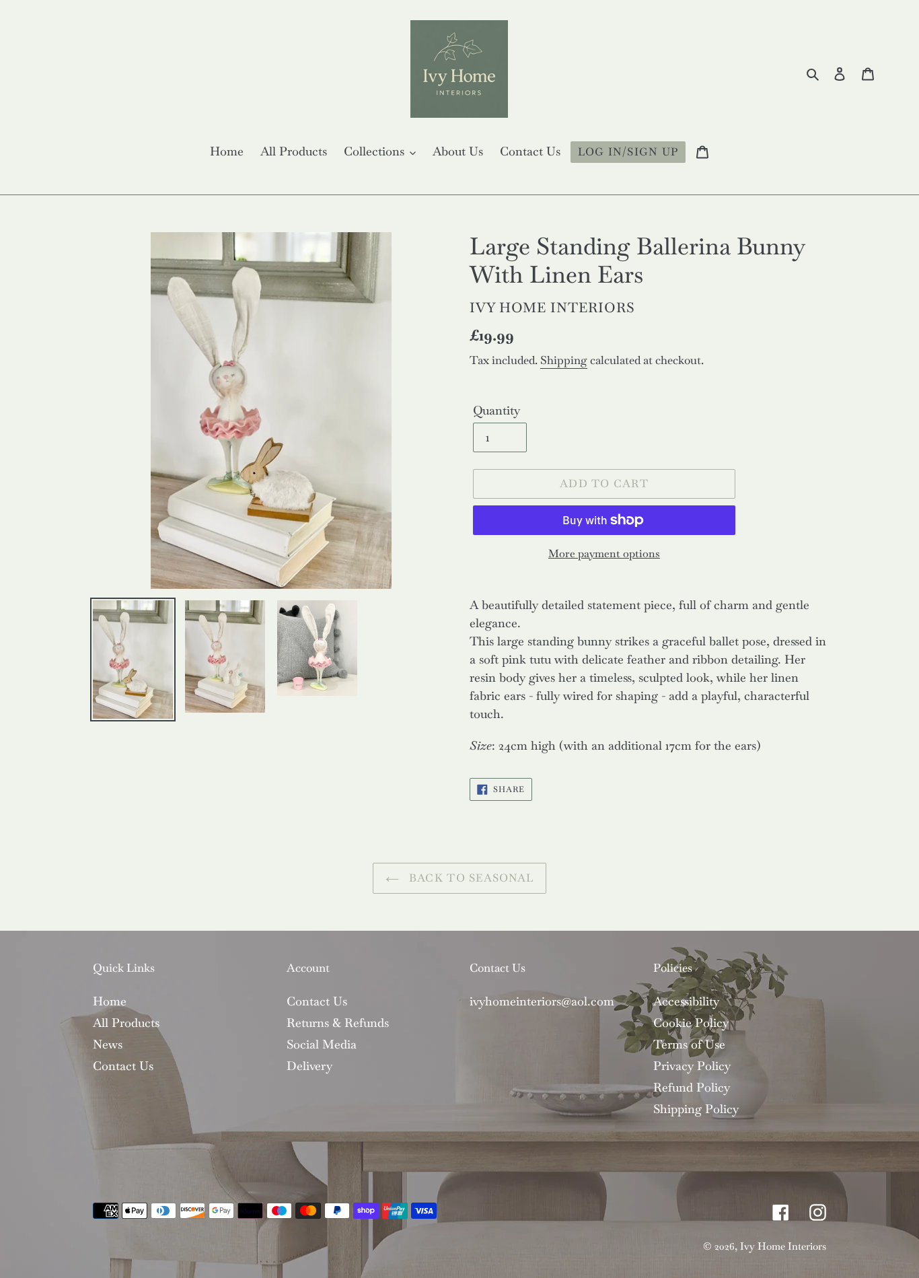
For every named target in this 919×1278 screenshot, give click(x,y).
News (107, 1044)
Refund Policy (691, 1087)
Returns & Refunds (338, 1022)
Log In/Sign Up (628, 152)
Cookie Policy (691, 1022)
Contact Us (123, 1065)
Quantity (496, 410)
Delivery (309, 1065)
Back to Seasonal (470, 878)
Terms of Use (689, 1044)
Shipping (563, 360)
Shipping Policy (696, 1108)
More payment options (604, 553)
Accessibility (686, 1001)
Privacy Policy (692, 1065)
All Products (126, 1022)
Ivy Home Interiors (783, 1246)
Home (109, 1001)
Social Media (322, 1044)
